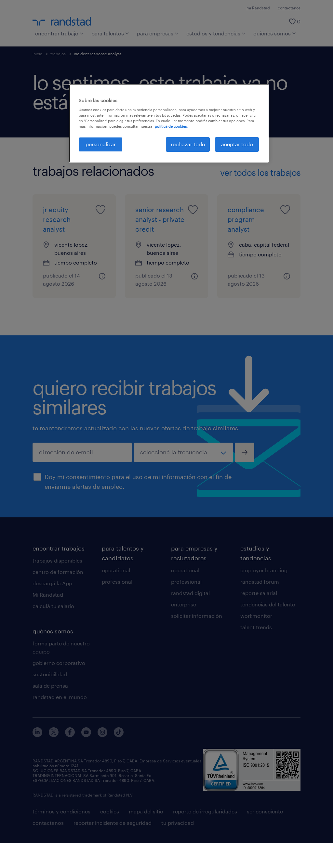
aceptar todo (237, 144)
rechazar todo (188, 144)
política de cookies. (171, 126)
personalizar (101, 144)
